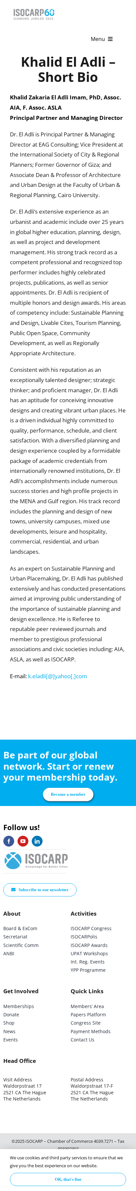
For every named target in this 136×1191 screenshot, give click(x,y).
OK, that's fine (68, 1179)
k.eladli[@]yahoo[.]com (57, 676)
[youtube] (22, 841)
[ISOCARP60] (34, 8)
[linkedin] (37, 841)
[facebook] (8, 841)
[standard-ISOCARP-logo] (36, 852)
